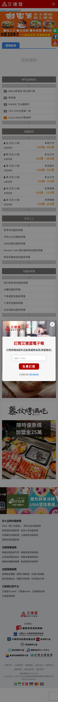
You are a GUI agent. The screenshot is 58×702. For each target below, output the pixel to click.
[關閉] (52, 324)
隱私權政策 (34, 374)
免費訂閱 (29, 366)
